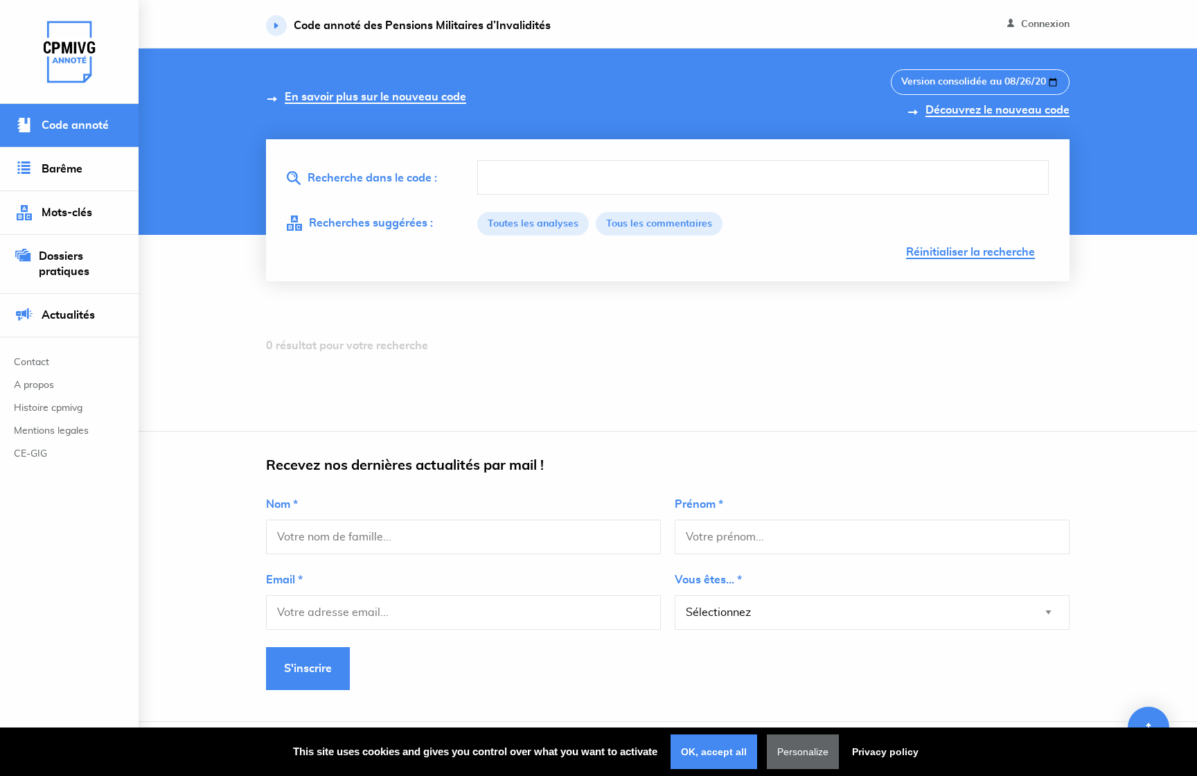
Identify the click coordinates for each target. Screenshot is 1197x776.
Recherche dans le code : (372, 178)
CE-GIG (30, 454)
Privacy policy (885, 751)
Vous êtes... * (708, 579)
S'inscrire (308, 668)
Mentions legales (51, 431)
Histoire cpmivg (48, 408)
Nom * (282, 504)
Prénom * (699, 504)
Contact (31, 362)
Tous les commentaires (659, 224)
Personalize (802, 751)
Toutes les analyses (533, 224)
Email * (284, 579)
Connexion (1044, 24)
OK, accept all (714, 751)
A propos (34, 385)
